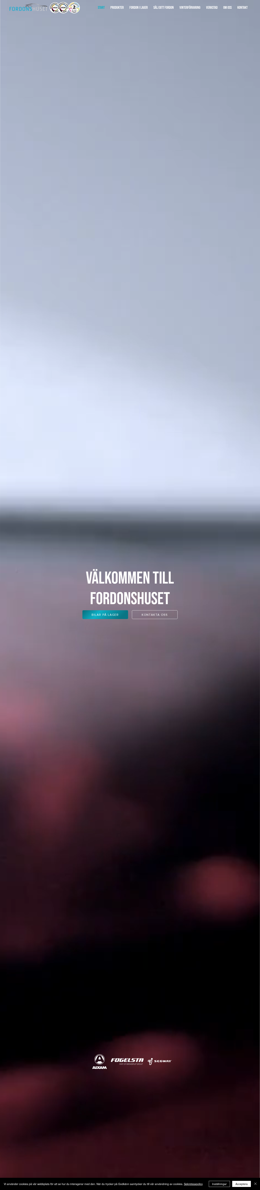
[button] (117, 7)
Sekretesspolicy (193, 1184)
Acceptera (241, 1184)
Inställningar (219, 1184)
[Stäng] (255, 1184)
